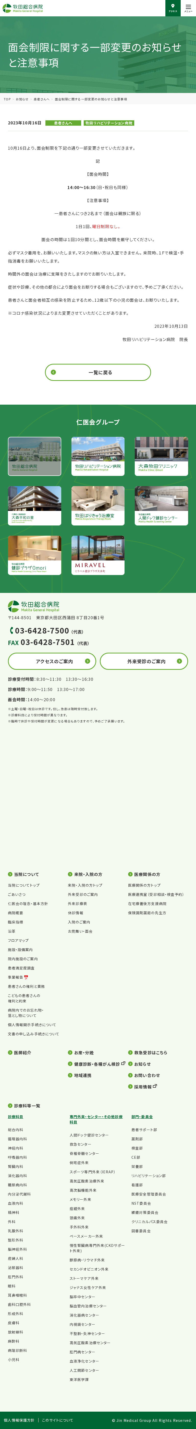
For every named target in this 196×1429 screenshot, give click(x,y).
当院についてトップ (24, 885)
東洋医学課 (79, 1379)
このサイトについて (58, 1420)
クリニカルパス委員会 (149, 1221)
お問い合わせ (147, 1075)
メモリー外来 (80, 1199)
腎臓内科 (15, 1166)
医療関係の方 (147, 874)
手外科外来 (79, 1226)
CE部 (135, 1157)
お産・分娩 (84, 1052)
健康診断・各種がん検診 (97, 1064)
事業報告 (15, 977)
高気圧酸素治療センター (90, 1342)
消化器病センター (84, 1315)
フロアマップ (18, 940)
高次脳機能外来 (83, 1190)
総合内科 (15, 1129)
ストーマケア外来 (84, 1278)
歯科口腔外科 (19, 1304)
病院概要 (15, 912)
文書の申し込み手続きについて (34, 1033)
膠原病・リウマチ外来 (87, 1259)
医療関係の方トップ (144, 885)
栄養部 (137, 1166)
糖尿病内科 (17, 1184)
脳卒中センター (82, 1296)
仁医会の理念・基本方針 (28, 903)
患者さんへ (42, 99)
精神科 (13, 1212)
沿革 (12, 931)
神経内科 (15, 1148)
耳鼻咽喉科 (17, 1295)
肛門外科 (15, 1276)
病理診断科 (17, 1350)
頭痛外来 (77, 1217)
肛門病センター (82, 1351)
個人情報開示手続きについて (32, 1024)
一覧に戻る (101, 372)
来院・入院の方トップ (85, 885)
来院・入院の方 (88, 874)
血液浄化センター (84, 1361)
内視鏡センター (82, 1324)
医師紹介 (22, 1052)
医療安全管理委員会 (148, 1194)
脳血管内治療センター (88, 1305)
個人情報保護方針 (19, 1420)
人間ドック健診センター (89, 1135)
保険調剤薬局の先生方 (147, 912)
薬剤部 (137, 1138)
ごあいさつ (17, 894)
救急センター (81, 1144)
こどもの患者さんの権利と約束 (24, 998)
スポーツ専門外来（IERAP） (93, 1171)
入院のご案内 (79, 921)
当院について (26, 874)
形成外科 (15, 1313)
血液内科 (15, 1203)
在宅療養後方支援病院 (147, 903)
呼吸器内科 (17, 1157)
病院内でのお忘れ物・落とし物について (26, 1013)
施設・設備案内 (20, 949)
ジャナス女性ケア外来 (88, 1287)
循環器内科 (17, 1138)
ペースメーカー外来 (86, 1236)
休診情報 (75, 912)
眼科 (12, 1286)
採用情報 (143, 1087)
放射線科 (15, 1331)
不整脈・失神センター (87, 1333)
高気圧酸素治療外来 (87, 1181)
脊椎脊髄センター (84, 1153)
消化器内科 (17, 1175)
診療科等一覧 (27, 1106)
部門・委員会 (142, 1116)
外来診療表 (77, 903)
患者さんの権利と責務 (26, 986)
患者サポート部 (144, 1129)
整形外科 (15, 1240)
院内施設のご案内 (23, 958)
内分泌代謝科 (19, 1194)
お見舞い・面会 (80, 931)
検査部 (137, 1148)
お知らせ (22, 99)
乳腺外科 (15, 1230)
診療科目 (15, 1116)
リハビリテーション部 (148, 1175)
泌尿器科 (15, 1267)
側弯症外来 (79, 1162)
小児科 (13, 1359)
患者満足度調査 (21, 967)
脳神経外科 (17, 1249)
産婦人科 (15, 1258)
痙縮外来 (77, 1208)
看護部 (137, 1184)
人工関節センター (84, 1370)
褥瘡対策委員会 (144, 1212)
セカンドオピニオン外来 (89, 1269)
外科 (12, 1221)
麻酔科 (13, 1341)
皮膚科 (13, 1322)
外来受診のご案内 (146, 661)
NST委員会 (141, 1203)
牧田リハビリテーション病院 (108, 122)
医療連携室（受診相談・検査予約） (156, 894)
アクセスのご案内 (54, 661)
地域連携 (83, 1075)
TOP (7, 99)
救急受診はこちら (150, 1052)
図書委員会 (141, 1230)
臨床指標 (15, 921)
